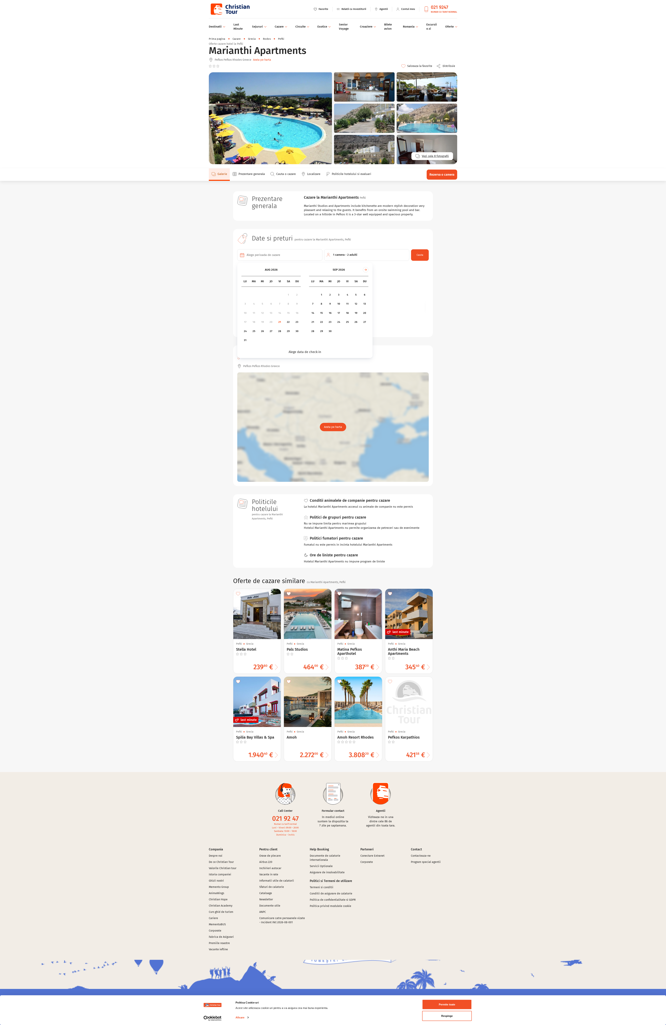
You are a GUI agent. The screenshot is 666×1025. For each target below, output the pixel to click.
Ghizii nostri (216, 880)
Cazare (237, 38)
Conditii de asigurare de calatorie (331, 893)
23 (297, 322)
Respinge (447, 1015)
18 (254, 322)
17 (245, 322)
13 (271, 313)
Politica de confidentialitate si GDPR (333, 899)
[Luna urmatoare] (365, 270)
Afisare (240, 1017)
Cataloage (265, 893)
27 (271, 331)
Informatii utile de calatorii (276, 880)
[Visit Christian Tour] (230, 9)
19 (262, 322)
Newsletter (266, 899)
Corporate (215, 930)
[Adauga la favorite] (238, 593)
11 (254, 313)
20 (271, 322)
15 (288, 313)
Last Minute (238, 27)
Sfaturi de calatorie (271, 887)
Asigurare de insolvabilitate (327, 872)
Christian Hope (218, 899)
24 (245, 331)
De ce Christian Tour (221, 862)
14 (279, 313)
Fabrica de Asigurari (221, 936)
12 (262, 313)
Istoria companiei (220, 874)
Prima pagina (217, 38)
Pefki (281, 38)
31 (245, 340)
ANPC (262, 912)
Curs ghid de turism (221, 912)
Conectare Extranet (372, 855)
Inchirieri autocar (270, 868)
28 (279, 331)
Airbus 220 (265, 862)
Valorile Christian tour (222, 868)
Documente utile (269, 905)
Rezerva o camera (441, 174)
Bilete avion (388, 27)
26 (262, 331)
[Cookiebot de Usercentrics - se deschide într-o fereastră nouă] (212, 1018)
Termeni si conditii (321, 887)
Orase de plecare (270, 855)
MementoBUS (217, 924)
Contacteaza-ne (421, 855)
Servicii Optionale (321, 866)
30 (297, 331)
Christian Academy (220, 905)
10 (245, 313)
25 (254, 331)
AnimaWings (216, 893)
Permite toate (447, 1004)
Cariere (213, 918)
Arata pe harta (262, 59)
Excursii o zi (431, 27)
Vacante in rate (268, 874)
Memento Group (219, 887)
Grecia (252, 38)
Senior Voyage (344, 27)
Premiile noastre (219, 943)
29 (288, 331)
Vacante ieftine (218, 949)
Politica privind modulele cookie (331, 906)
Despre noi (215, 855)
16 (297, 313)
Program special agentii (426, 862)
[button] (446, 66)
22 (288, 322)
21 (279, 322)
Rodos (267, 38)
